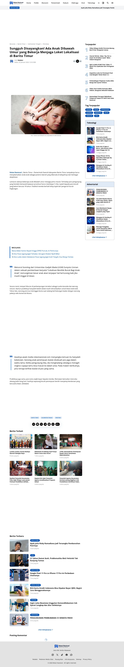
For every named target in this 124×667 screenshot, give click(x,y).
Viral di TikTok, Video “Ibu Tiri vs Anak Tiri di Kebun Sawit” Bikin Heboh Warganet (100, 57)
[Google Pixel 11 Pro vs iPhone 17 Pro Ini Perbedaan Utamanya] (19, 575)
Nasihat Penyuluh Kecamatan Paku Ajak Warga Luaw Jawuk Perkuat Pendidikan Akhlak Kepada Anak (20, 480)
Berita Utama (35, 540)
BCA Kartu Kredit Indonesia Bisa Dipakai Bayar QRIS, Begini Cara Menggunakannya (56, 589)
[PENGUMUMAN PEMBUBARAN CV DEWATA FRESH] (19, 620)
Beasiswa (33, 600)
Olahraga (74, 3)
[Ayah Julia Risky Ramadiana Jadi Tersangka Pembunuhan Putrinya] (19, 545)
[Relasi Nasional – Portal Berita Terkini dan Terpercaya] (16, 2)
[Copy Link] (33, 424)
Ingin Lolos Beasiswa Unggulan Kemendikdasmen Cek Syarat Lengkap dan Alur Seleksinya (53, 604)
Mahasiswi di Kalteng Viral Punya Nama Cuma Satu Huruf (46, 452)
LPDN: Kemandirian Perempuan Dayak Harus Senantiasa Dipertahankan (70, 453)
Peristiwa (58, 417)
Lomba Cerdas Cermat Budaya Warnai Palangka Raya (20, 452)
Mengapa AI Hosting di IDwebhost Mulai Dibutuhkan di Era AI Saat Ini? (103, 167)
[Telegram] (45, 424)
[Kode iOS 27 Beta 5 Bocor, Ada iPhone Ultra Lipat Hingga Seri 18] (91, 149)
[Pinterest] (49, 424)
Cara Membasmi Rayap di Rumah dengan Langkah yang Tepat (104, 209)
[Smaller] (74, 61)
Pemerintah (55, 3)
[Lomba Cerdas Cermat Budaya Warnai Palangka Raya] (21, 441)
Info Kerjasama (69, 659)
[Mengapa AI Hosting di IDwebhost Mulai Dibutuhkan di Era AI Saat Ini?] (91, 168)
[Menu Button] (112, 3)
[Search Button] (108, 3)
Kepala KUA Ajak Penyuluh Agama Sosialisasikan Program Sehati (45, 480)
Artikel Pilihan (35, 585)
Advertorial (34, 614)
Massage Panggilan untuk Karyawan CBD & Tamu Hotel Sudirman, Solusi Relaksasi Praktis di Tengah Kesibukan (104, 228)
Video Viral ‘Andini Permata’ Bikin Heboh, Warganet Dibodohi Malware (102, 89)
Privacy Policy (87, 659)
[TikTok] (62, 655)
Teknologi (91, 3)
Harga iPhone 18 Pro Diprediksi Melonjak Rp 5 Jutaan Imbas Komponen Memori (104, 157)
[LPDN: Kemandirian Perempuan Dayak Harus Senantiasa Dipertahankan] (71, 441)
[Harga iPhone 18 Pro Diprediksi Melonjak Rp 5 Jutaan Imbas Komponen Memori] (91, 159)
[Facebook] (37, 424)
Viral (83, 3)
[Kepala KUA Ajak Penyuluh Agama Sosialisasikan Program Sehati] (46, 468)
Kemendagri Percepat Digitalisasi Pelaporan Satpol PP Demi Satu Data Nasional (102, 98)
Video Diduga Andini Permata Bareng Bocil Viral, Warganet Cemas (102, 49)
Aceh (32, 555)
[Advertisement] (62, 26)
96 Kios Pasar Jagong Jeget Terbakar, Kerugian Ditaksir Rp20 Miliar (36, 254)
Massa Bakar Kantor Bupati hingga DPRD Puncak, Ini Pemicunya (35, 251)
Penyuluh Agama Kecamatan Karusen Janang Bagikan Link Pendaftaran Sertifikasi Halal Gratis (69, 480)
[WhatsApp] (53, 424)
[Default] (77, 61)
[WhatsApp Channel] (71, 655)
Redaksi (35, 659)
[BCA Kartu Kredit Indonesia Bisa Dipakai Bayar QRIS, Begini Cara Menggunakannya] (19, 590)
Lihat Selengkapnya (44, 630)
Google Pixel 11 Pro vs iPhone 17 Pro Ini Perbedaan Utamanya (52, 574)
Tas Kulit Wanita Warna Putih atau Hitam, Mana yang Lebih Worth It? (104, 200)
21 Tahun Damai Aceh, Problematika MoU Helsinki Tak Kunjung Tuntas (54, 559)
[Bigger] (80, 61)
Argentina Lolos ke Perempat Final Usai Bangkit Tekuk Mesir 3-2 (101, 74)
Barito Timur (34, 417)
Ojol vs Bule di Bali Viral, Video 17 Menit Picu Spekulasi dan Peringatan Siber (102, 66)
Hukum (65, 3)
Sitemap (78, 659)
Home (28, 3)
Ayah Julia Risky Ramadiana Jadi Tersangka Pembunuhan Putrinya (94, 8)
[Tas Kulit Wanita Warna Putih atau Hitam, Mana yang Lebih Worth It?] (91, 202)
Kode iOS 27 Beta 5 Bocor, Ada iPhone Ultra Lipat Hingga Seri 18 (104, 148)
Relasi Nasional (58, 663)
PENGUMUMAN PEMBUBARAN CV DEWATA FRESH (51, 618)
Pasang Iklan (59, 659)
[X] (41, 424)
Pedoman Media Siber (46, 659)
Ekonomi (45, 3)
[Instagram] (53, 655)
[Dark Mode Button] (103, 3)
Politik (36, 3)
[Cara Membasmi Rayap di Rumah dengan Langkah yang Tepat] (91, 211)
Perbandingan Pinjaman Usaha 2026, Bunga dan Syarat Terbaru (102, 81)
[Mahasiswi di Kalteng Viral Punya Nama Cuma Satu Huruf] (46, 441)
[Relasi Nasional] (62, 646)
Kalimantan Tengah (46, 417)
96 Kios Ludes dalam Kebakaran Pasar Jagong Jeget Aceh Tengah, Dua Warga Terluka (42, 257)
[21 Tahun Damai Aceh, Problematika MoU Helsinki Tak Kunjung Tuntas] (19, 560)
